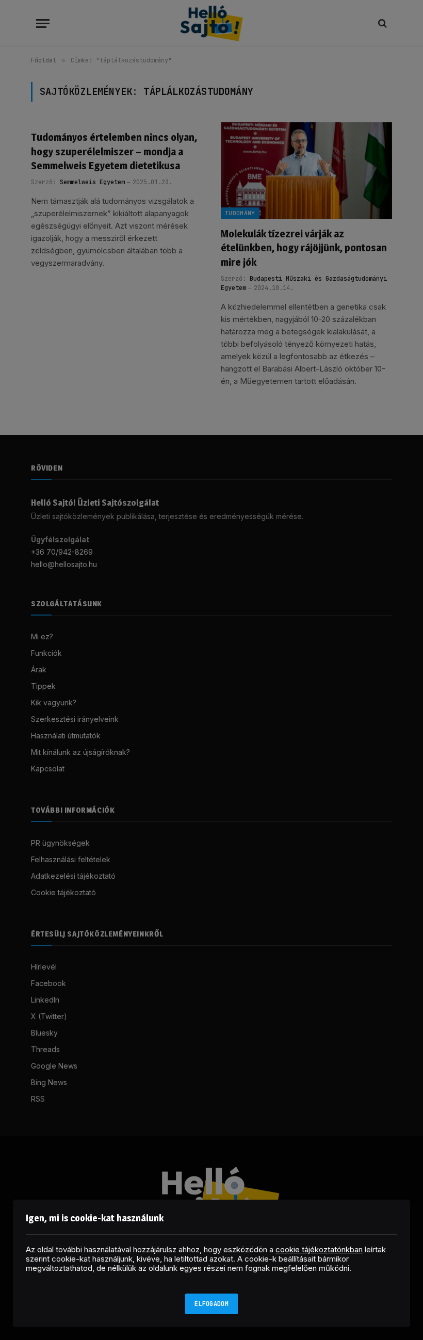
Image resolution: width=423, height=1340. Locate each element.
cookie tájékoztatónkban (319, 1249)
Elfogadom (211, 1304)
